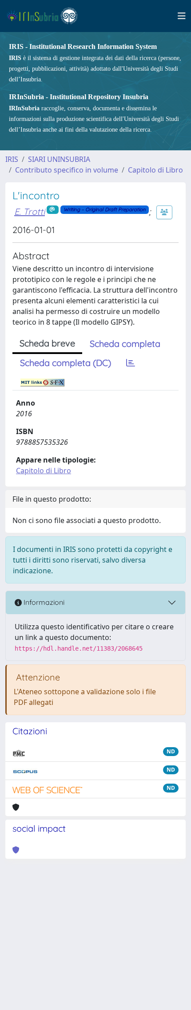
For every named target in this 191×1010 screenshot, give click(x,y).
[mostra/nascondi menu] (182, 16)
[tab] (131, 363)
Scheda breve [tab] (47, 343)
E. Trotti (29, 211)
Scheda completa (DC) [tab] (65, 362)
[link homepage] (46, 16)
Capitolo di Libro (155, 170)
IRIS (11, 159)
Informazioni (43, 602)
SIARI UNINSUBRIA (59, 159)
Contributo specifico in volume (66, 170)
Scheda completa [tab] (125, 343)
